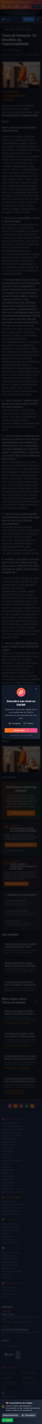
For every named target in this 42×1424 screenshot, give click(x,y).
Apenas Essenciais (10, 1415)
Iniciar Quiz (19, 730)
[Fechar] (36, 689)
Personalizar (30, 1415)
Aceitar (9, 1420)
